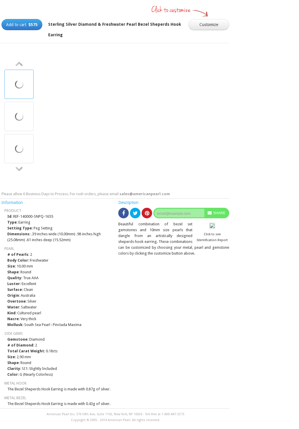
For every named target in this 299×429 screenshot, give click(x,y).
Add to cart (22, 24)
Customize (208, 24)
